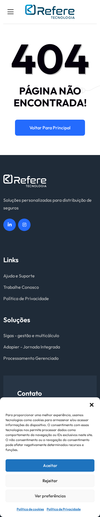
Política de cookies (30, 509)
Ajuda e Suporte (19, 276)
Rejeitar (50, 480)
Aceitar (50, 465)
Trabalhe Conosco (21, 287)
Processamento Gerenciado (31, 358)
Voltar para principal (50, 127)
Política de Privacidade (64, 509)
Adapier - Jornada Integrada (31, 347)
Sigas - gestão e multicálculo (31, 335)
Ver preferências (50, 495)
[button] (91, 404)
